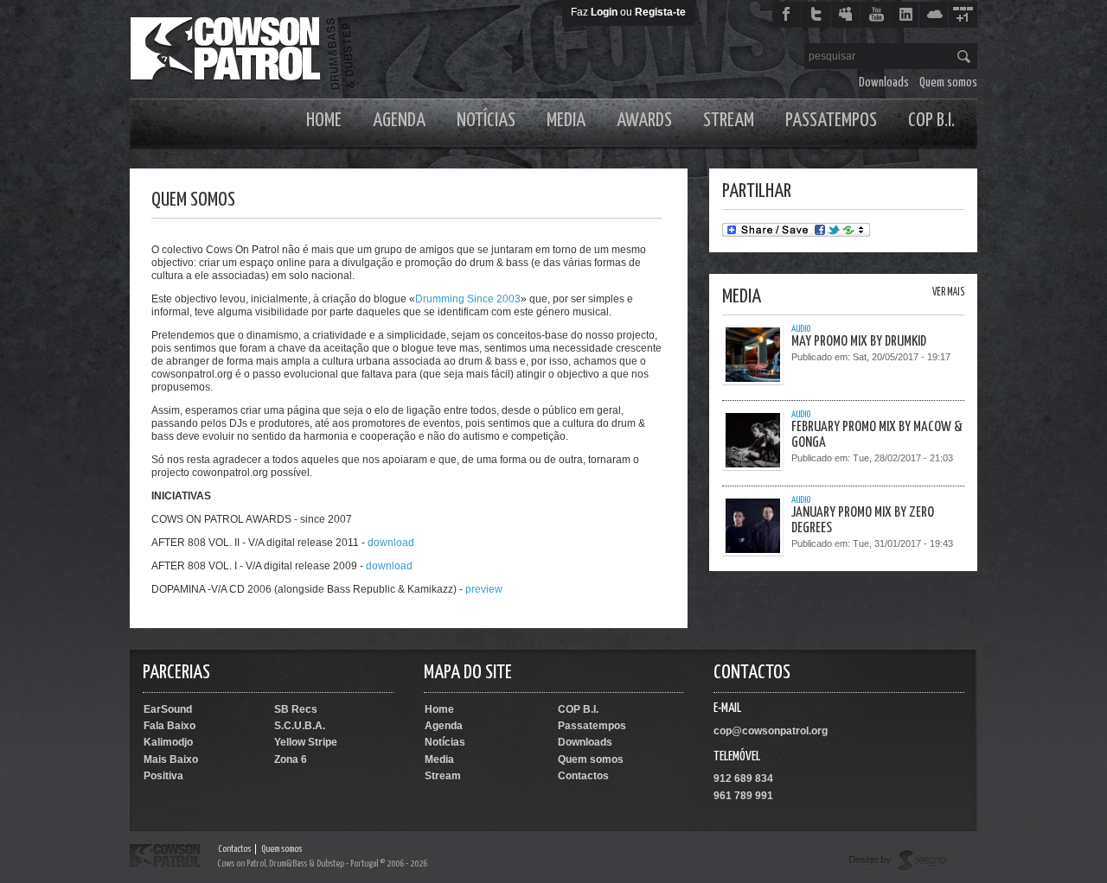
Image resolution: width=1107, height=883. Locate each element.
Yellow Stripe (305, 742)
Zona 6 (290, 759)
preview (483, 589)
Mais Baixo (171, 759)
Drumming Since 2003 (468, 299)
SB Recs (295, 709)
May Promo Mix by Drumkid (858, 341)
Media (566, 120)
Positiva (163, 776)
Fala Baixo (169, 726)
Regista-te (660, 12)
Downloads (884, 82)
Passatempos (831, 120)
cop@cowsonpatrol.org (770, 731)
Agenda (399, 120)
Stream (728, 120)
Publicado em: (822, 357)
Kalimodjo (168, 742)
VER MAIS (948, 292)
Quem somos (948, 82)
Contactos (583, 776)
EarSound (168, 709)
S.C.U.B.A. (299, 726)
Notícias (486, 120)
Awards (644, 120)
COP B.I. (931, 120)
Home (324, 120)
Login (604, 12)
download (391, 543)
